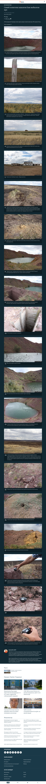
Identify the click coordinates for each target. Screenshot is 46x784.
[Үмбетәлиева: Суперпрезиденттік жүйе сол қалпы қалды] (33, 703)
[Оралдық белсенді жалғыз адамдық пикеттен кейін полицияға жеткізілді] (13, 703)
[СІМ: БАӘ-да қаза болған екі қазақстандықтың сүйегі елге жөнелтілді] (33, 685)
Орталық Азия (7, 778)
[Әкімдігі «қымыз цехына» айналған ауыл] (7, 671)
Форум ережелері (27, 761)
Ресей (25, 772)
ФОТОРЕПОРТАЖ (7, 5)
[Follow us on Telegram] (15, 752)
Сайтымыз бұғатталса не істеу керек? (11, 763)
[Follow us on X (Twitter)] (8, 752)
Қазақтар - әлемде (7, 776)
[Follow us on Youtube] (10, 752)
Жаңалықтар (6, 772)
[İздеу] (37, 782)
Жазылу (25, 763)
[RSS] (18, 752)
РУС (17, 782)
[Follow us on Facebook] (5, 752)
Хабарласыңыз (7, 759)
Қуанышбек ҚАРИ (7, 14)
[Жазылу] (21, 752)
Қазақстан (6, 774)
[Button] (6, 17)
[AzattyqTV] (27, 782)
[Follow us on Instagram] (13, 752)
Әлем (25, 776)
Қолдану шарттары (27, 759)
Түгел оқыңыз (7, 24)
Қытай (25, 774)
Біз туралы (6, 761)
